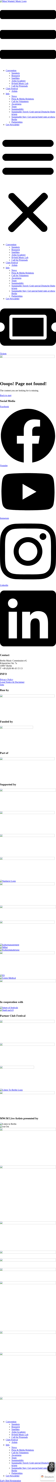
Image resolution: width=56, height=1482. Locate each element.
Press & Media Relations (22, 99)
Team (14, 106)
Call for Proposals (19, 86)
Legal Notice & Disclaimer (12, 682)
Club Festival (12, 88)
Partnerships (17, 122)
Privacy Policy (6, 679)
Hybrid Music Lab (19, 83)
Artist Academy (18, 81)
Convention (11, 70)
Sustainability (17, 109)
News (14, 96)
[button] (28, 184)
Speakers (15, 73)
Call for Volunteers (20, 101)
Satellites (15, 78)
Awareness (16, 104)
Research (15, 75)
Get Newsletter (12, 124)
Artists (14, 91)
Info (7, 93)
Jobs (2, 684)
